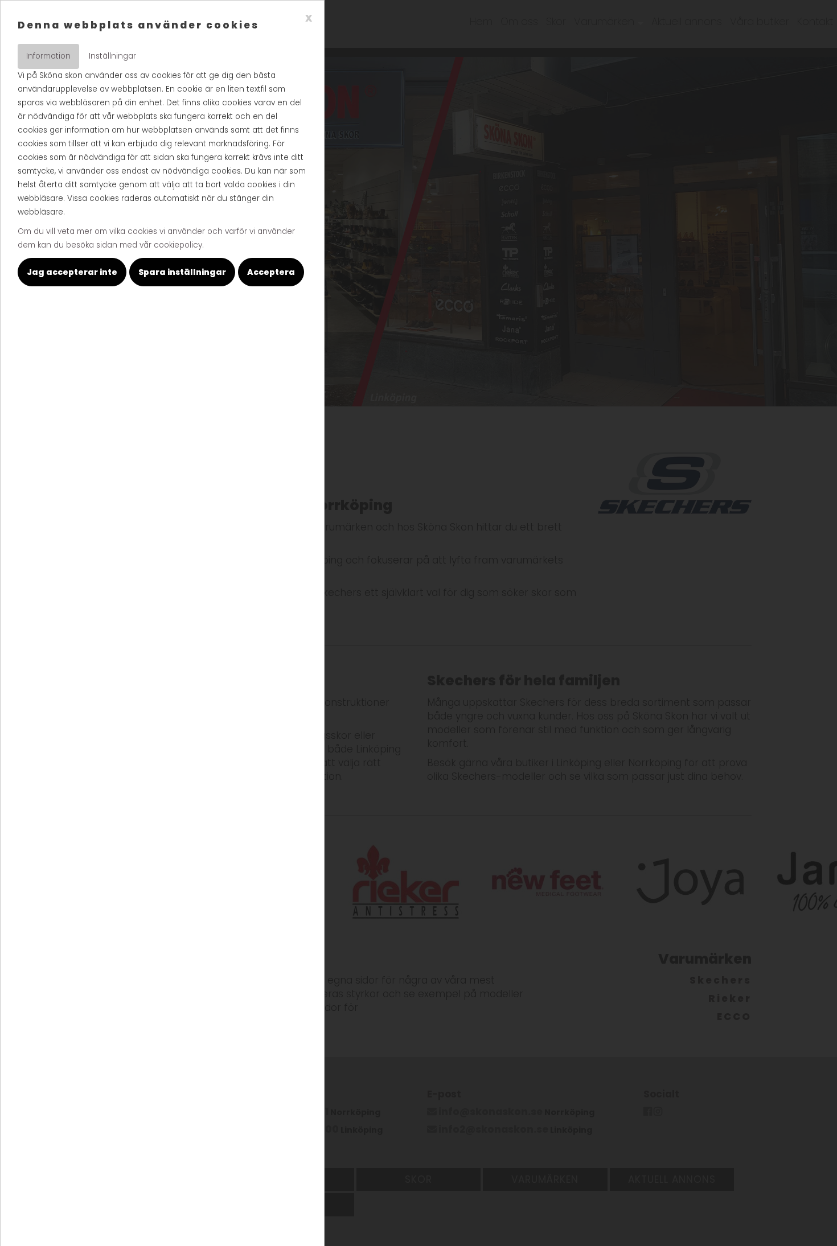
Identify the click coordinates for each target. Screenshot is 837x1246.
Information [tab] (48, 56)
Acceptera (271, 272)
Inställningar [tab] (112, 56)
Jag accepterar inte (72, 272)
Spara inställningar (182, 272)
